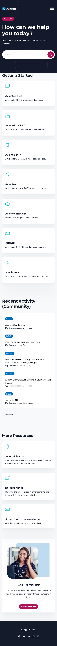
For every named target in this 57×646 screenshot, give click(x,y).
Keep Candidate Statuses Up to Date (23, 342)
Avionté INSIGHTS (16, 213)
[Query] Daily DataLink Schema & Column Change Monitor (28, 381)
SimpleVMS (12, 272)
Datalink (9, 353)
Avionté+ (10, 184)
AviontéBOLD (13, 96)
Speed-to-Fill (11, 400)
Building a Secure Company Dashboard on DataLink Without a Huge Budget (24, 361)
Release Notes (14, 487)
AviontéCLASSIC (15, 125)
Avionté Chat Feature (15, 325)
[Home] (9, 8)
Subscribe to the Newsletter (22, 519)
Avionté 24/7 (13, 154)
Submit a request (28, 606)
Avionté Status (14, 456)
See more (10, 414)
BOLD (9, 319)
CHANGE (10, 243)
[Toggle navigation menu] (52, 8)
